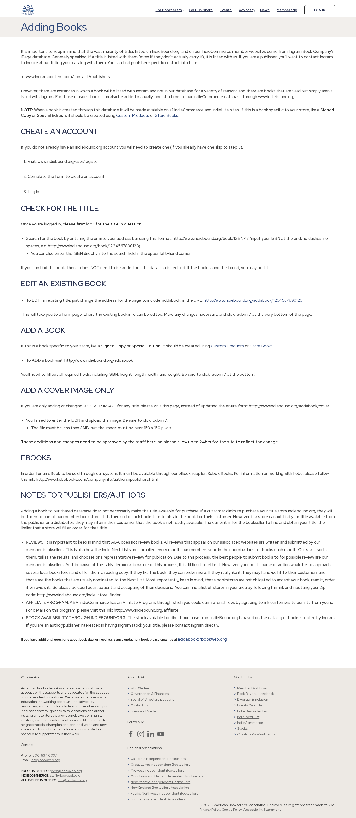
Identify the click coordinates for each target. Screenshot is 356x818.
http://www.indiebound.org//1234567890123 (253, 300)
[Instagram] (140, 736)
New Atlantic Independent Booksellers (160, 782)
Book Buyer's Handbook (255, 693)
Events (226, 10)
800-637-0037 (44, 755)
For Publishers (201, 10)
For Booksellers (169, 10)
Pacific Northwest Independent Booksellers (164, 793)
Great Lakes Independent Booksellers (160, 764)
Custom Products (132, 115)
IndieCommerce (250, 722)
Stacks (242, 728)
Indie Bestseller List (252, 711)
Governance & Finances (150, 693)
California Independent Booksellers (158, 759)
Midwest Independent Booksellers (157, 770)
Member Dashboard (253, 688)
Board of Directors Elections (152, 699)
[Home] (28, 7)
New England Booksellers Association (160, 787)
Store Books (166, 115)
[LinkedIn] (150, 736)
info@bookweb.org (45, 760)
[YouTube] (160, 736)
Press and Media (144, 711)
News (265, 10)
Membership (287, 10)
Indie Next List (248, 717)
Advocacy (247, 10)
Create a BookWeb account (258, 734)
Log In (320, 10)
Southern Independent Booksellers (158, 799)
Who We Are (140, 688)
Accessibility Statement (262, 809)
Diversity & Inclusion (252, 699)
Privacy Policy (210, 809)
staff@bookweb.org (65, 775)
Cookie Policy (232, 809)
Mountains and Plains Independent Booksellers (167, 776)
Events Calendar (250, 705)
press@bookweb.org (66, 771)
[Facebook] (130, 736)
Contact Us (139, 705)
